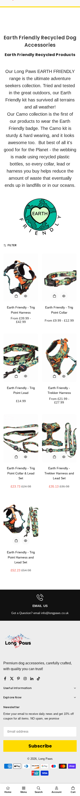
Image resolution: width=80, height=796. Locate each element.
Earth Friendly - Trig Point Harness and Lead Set (21, 557)
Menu (23, 792)
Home (7, 792)
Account (57, 792)
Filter (12, 245)
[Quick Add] (16, 296)
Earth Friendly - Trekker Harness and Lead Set (59, 473)
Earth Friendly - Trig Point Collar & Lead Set (21, 473)
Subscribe (40, 746)
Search (39, 792)
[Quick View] (26, 296)
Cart (73, 792)
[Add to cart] (16, 376)
